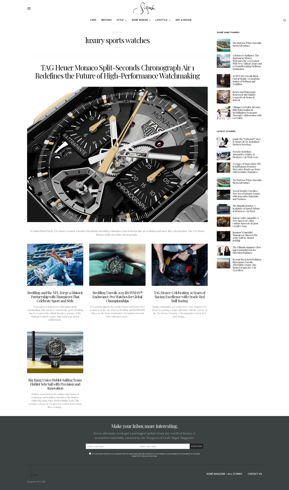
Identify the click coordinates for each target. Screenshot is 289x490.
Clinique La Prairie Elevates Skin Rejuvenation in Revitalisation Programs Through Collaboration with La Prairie (247, 113)
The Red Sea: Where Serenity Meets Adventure (247, 44)
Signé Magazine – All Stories (224, 474)
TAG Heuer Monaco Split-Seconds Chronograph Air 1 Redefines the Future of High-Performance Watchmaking (117, 71)
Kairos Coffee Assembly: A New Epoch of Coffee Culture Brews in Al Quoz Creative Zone (245, 222)
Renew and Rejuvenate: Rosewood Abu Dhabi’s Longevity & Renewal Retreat (244, 96)
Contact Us (255, 474)
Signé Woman (140, 20)
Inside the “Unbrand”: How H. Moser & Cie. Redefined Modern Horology (247, 141)
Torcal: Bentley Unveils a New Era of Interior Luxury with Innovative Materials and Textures (246, 195)
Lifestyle (161, 20)
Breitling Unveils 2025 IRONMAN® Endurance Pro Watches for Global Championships (117, 296)
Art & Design (183, 20)
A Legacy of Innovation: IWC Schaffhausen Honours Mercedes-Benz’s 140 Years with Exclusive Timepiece (247, 168)
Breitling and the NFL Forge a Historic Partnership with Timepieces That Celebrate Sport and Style (55, 296)
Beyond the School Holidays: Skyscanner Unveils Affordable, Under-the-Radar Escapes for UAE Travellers (247, 265)
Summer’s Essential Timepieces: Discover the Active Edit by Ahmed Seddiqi (245, 236)
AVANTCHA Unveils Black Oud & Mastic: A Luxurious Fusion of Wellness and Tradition (246, 80)
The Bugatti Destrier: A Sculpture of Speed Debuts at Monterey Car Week (246, 208)
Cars (93, 20)
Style (120, 20)
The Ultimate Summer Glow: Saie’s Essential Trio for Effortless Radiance (247, 250)
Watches (106, 20)
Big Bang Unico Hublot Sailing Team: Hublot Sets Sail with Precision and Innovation (55, 384)
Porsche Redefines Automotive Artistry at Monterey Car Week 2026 (245, 154)
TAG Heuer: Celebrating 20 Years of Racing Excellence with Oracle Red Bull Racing (179, 296)
